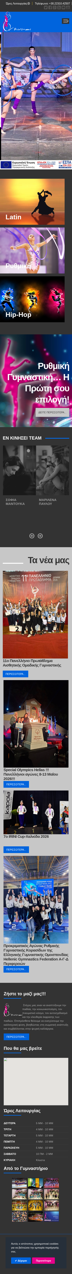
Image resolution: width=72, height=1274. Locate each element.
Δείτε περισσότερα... (52, 412)
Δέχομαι (22, 1260)
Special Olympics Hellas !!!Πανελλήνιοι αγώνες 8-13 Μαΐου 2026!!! (31, 774)
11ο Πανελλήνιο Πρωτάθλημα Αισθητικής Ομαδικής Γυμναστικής (32, 663)
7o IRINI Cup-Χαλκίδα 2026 (26, 836)
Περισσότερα (43, 1260)
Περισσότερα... (15, 673)
